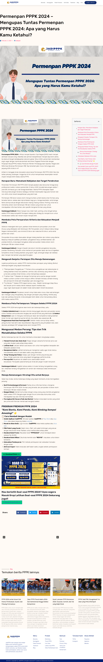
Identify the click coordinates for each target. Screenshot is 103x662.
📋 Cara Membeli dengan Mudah (89, 164)
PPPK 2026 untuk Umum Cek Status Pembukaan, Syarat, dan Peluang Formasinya (12, 602)
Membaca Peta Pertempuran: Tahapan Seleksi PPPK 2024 (86, 143)
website (29, 421)
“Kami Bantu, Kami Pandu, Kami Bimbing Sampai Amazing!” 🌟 (87, 160)
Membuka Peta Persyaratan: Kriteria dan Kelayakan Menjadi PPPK (88, 133)
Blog (78, 2)
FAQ (82, 2)
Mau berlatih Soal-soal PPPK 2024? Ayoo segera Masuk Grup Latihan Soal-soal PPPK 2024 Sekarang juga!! (88, 168)
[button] (4, 472)
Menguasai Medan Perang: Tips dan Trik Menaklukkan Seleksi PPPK (88, 148)
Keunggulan (50, 2)
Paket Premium (58, 2)
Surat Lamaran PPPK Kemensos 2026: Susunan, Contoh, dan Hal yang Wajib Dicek (63, 602)
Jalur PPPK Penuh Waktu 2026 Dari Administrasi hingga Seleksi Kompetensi (37, 602)
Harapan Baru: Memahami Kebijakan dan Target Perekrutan (88, 129)
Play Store (46, 419)
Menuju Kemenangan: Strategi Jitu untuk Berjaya (88, 152)
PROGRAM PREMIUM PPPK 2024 (87, 156)
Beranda (43, 2)
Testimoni (72, 2)
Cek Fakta (66, 2)
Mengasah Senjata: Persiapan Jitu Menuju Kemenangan (87, 138)
